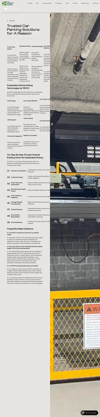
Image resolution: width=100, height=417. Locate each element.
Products (30, 3)
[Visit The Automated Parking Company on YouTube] (6, 9)
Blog (37, 3)
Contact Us (95, 3)
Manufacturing (85, 3)
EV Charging (58, 3)
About (67, 3)
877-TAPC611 (15, 9)
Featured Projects (47, 3)
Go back (12, 21)
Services (75, 3)
